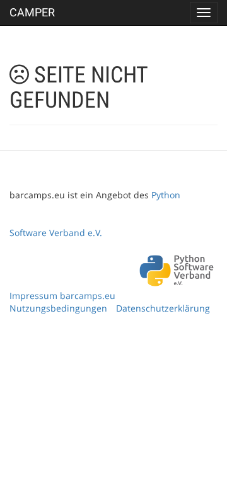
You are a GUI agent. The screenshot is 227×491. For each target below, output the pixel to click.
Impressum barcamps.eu (62, 296)
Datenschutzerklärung (163, 308)
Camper (32, 12)
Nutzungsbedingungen (58, 308)
